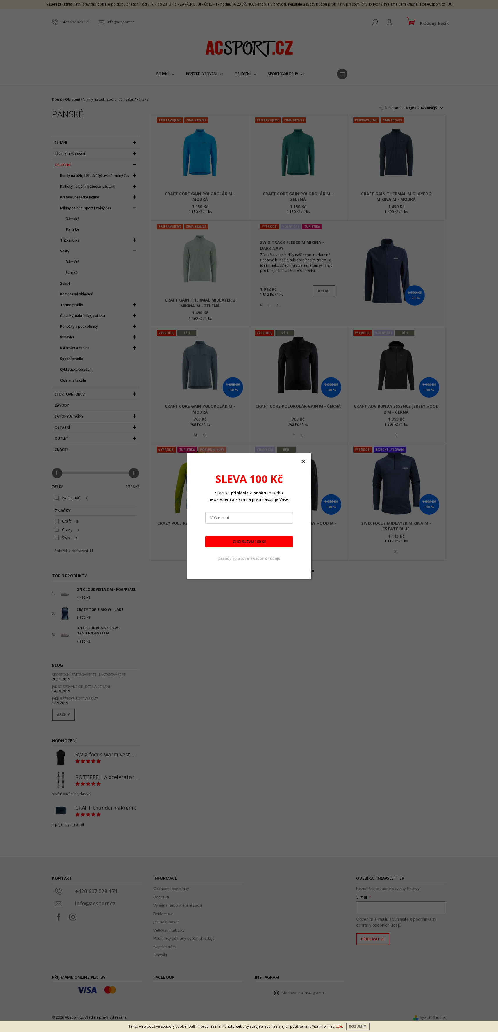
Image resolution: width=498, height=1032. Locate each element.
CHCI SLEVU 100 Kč (249, 541)
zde (339, 1026)
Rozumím (358, 1026)
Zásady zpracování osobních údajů (249, 558)
